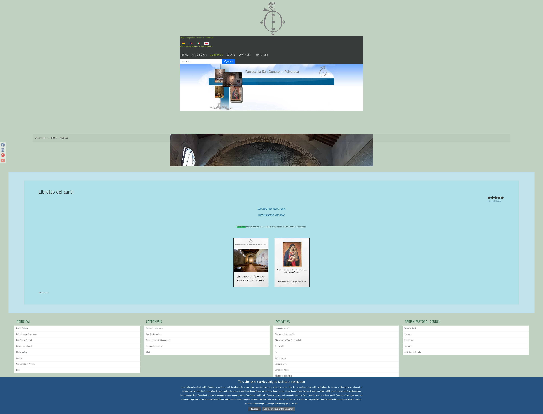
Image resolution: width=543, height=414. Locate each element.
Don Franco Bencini (24, 340)
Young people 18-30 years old (158, 340)
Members (408, 346)
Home (185, 54)
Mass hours (199, 54)
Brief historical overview (26, 334)
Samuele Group (281, 364)
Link (18, 370)
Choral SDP (279, 346)
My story (262, 54)
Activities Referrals (412, 352)
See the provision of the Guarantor (278, 409)
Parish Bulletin (22, 328)
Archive (19, 358)
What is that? (410, 328)
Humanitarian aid (282, 328)
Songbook (216, 54)
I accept (254, 409)
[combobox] (201, 61)
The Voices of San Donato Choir (288, 340)
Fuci (276, 352)
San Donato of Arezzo (25, 364)
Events (231, 54)
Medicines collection (283, 376)
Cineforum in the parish (285, 334)
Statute (407, 334)
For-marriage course (154, 346)
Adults (148, 352)
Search (230, 61)
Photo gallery (21, 352)
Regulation (408, 340)
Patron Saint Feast (24, 346)
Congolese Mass (282, 370)
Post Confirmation (153, 334)
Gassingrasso (280, 358)
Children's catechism (154, 328)
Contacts (245, 54)
